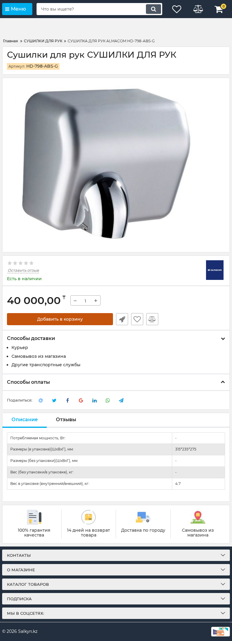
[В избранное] (137, 319)
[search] (153, 9)
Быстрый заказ (122, 319)
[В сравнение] (152, 319)
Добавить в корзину (60, 319)
